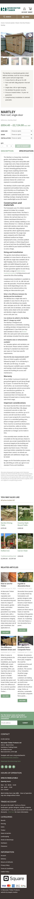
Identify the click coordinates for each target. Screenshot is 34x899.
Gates (2, 827)
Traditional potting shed (8, 555)
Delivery (3, 859)
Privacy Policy (5, 865)
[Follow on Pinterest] (13, 766)
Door (3, 134)
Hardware (4, 843)
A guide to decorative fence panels (24, 585)
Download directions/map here (10, 761)
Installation (6, 138)
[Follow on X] (6, 766)
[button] (30, 35)
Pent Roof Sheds (24, 23)
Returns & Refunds (7, 862)
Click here (11, 812)
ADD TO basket (23, 146)
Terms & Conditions (7, 868)
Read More (6, 632)
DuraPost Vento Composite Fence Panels (24, 648)
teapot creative (12, 892)
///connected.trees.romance (9, 758)
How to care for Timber (6, 585)
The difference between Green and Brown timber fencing (8, 648)
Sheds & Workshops (7, 840)
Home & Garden (10, 23)
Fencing (3, 824)
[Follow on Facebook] (2, 766)
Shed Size (4, 131)
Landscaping (5, 836)
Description (7, 151)
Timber (3, 830)
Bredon (24, 332)
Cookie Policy (5, 872)
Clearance (4, 846)
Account (3, 855)
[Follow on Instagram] (9, 766)
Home (2, 23)
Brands (3, 820)
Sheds (17, 23)
